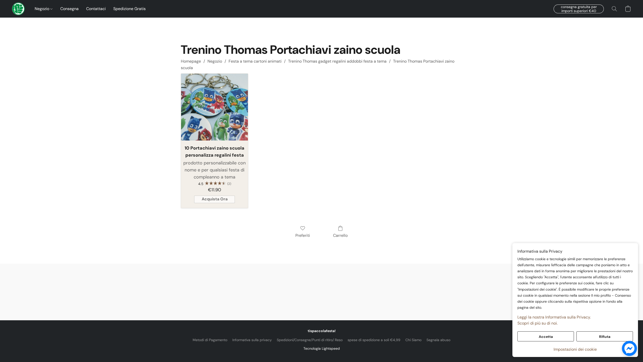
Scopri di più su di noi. (537, 323)
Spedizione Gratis (129, 8)
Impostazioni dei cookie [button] (575, 349)
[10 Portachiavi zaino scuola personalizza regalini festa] (214, 107)
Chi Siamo (413, 340)
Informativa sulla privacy (252, 340)
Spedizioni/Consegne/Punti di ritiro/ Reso (310, 340)
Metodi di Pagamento (210, 340)
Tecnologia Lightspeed (321, 348)
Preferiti (302, 235)
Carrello (340, 235)
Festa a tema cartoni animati (255, 61)
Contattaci (96, 8)
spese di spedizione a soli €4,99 (374, 340)
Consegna (69, 8)
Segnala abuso (438, 340)
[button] (18, 9)
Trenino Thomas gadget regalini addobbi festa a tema (337, 61)
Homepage (191, 61)
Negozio (42, 8)
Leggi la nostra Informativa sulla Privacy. (554, 317)
